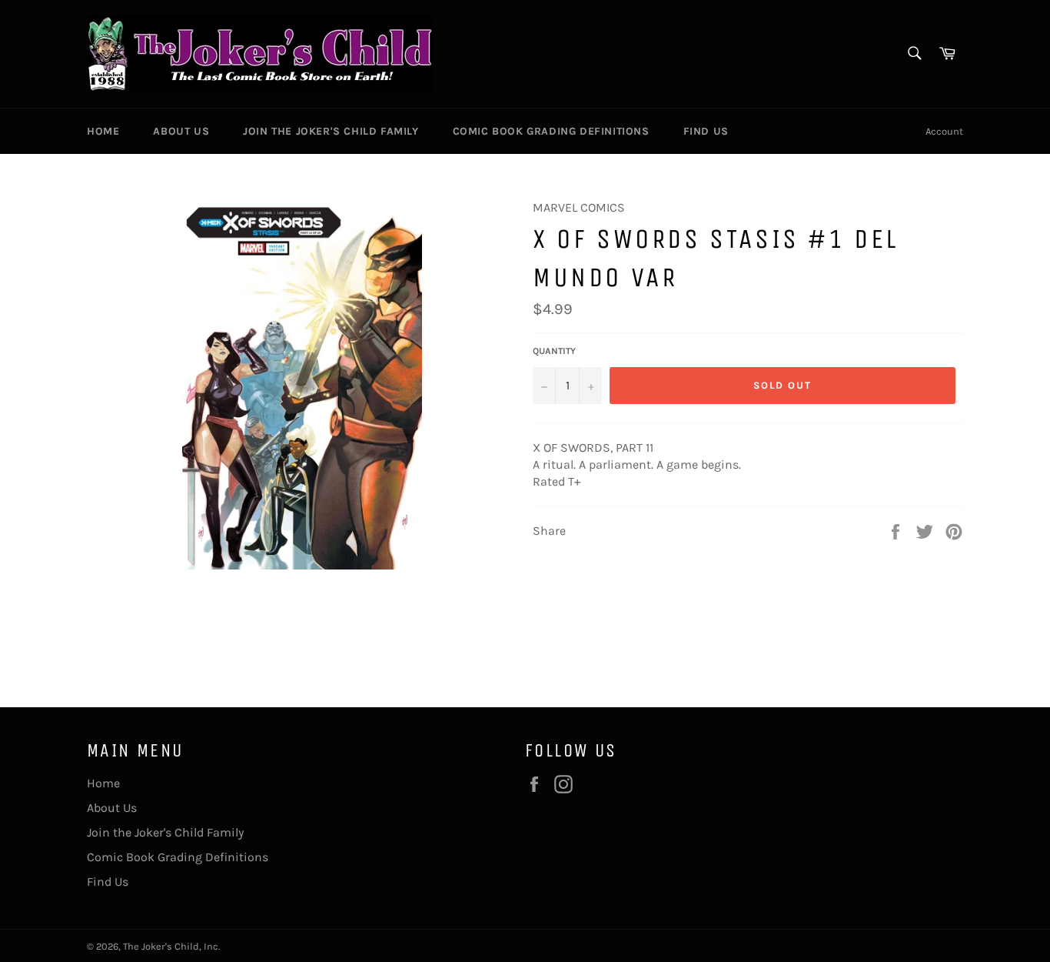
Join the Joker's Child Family (330, 131)
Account (944, 131)
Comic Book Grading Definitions (551, 131)
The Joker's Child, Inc (170, 946)
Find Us (706, 131)
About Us (181, 131)
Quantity (554, 351)
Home (103, 131)
